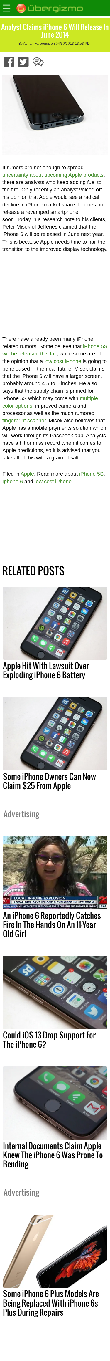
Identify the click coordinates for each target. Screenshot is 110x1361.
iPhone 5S (91, 474)
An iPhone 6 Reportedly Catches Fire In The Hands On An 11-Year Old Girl (52, 924)
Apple (27, 474)
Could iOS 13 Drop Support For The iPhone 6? (49, 1039)
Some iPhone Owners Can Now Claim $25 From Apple (49, 780)
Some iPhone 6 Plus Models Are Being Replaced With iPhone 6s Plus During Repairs (51, 1303)
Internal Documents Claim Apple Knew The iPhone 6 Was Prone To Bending (53, 1155)
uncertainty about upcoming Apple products (53, 175)
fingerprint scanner (24, 421)
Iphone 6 (12, 481)
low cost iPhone (62, 361)
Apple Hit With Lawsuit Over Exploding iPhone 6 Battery (46, 670)
